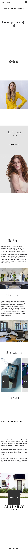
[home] (7, 2)
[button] (26, 2)
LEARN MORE (14, 144)
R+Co (4, 382)
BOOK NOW (14, 497)
